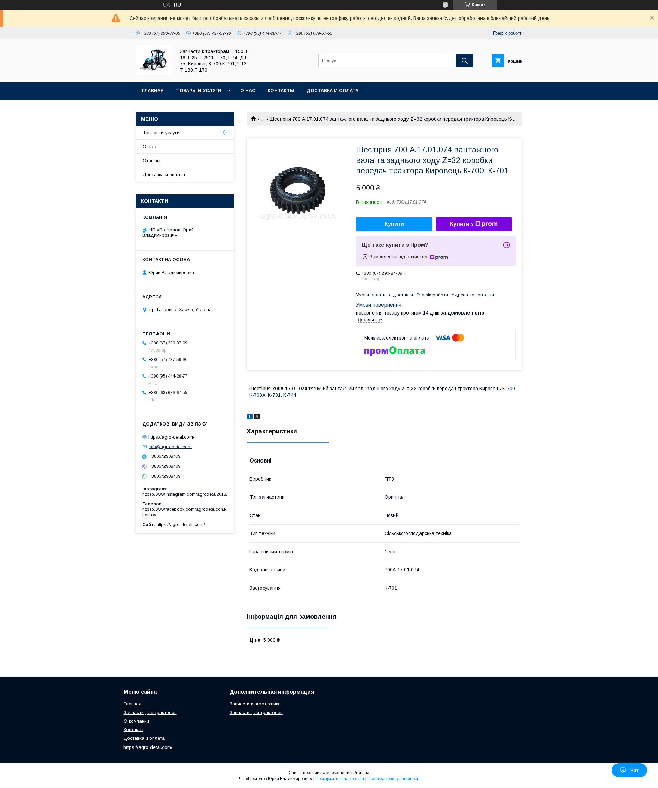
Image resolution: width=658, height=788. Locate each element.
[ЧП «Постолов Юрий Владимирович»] (154, 73)
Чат (634, 770)
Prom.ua (361, 772)
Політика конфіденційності (393, 778)
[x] (257, 417)
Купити (394, 224)
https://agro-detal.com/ (171, 437)
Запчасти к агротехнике (255, 703)
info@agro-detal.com (170, 446)
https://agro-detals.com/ (181, 524)
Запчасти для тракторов (150, 712)
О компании (136, 721)
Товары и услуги (198, 90)
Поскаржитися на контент (339, 778)
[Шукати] (464, 60)
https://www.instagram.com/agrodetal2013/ (185, 494)
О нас (247, 90)
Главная (153, 90)
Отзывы (151, 160)
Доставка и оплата (332, 90)
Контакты (281, 90)
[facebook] (250, 417)
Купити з (462, 224)
